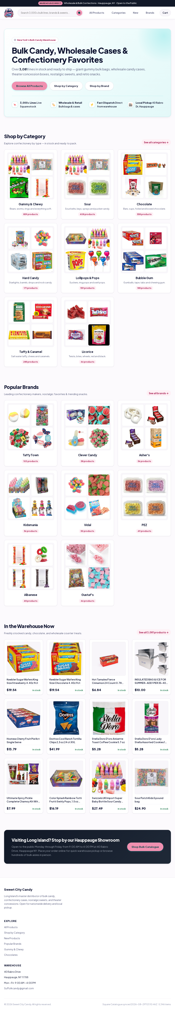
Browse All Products (29, 85)
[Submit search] (79, 13)
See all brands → (159, 393)
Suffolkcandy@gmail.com (19, 988)
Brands (150, 12)
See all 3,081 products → (154, 632)
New (135, 12)
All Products (96, 12)
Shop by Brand (99, 85)
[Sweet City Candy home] (9, 13)
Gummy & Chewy (14, 949)
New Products (12, 938)
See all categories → (156, 142)
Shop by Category (66, 85)
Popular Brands (12, 943)
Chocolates (11, 954)
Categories (118, 12)
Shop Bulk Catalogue (145, 846)
